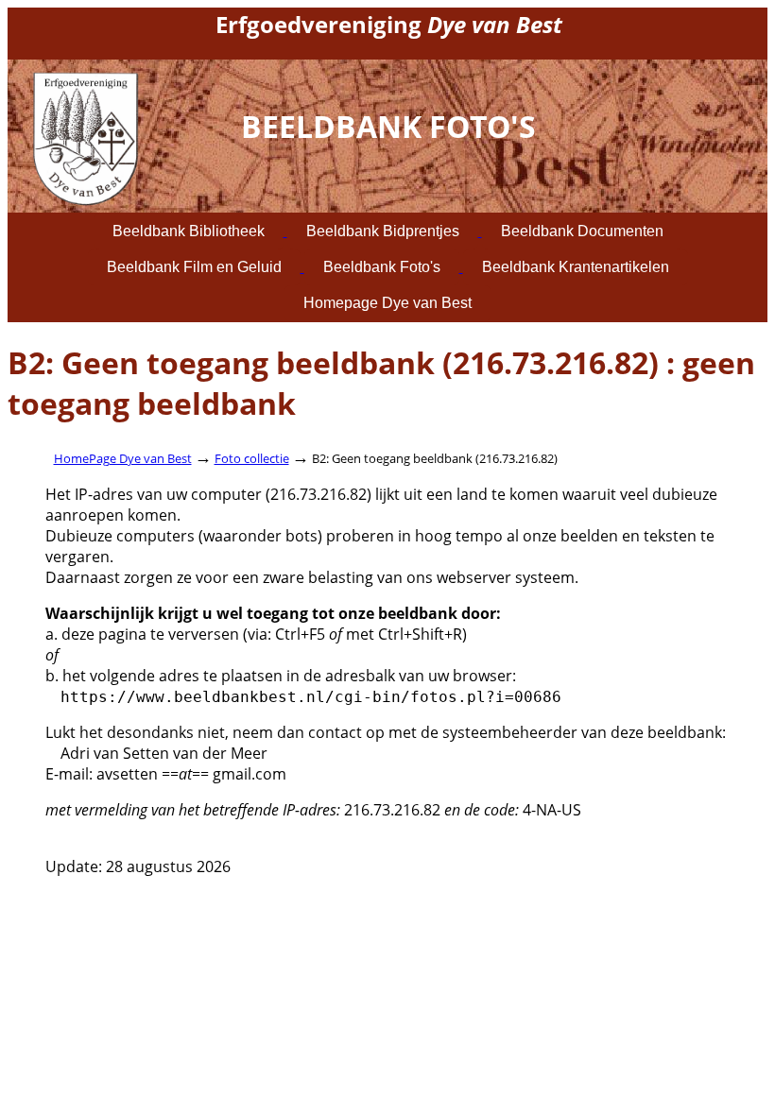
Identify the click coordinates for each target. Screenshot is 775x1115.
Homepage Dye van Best (387, 303)
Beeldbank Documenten (582, 231)
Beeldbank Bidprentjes (382, 231)
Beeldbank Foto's (381, 267)
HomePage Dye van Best (123, 458)
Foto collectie (252, 458)
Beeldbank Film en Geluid (194, 267)
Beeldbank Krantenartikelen (575, 267)
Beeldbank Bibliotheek (188, 231)
